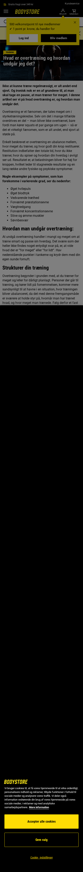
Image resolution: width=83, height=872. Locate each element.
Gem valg (41, 840)
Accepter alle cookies (41, 821)
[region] (41, 588)
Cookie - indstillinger (41, 857)
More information (39, 807)
